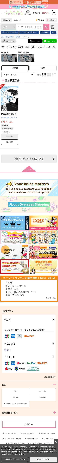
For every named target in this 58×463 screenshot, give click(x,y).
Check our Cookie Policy (15, 459)
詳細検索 (52, 27)
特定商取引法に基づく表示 (16, 444)
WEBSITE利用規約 (11, 433)
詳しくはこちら (50, 377)
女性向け (52, 20)
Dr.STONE (45, 32)
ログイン (45, 12)
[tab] (43, 67)
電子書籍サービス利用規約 (13, 438)
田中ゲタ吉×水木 (16, 294)
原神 (53, 32)
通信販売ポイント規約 (48, 433)
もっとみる (51, 297)
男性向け (40, 20)
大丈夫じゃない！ (9, 113)
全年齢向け (7, 20)
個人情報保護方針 (32, 438)
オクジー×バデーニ (10, 32)
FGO (10, 282)
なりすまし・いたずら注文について (41, 444)
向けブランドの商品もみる (29, 158)
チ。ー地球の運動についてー (21, 291)
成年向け (17, 20)
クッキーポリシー (49, 438)
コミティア (13, 288)
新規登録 (36, 12)
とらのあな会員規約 (29, 433)
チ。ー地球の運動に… (29, 32)
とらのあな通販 (7, 36)
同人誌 (17, 36)
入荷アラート (9, 41)
